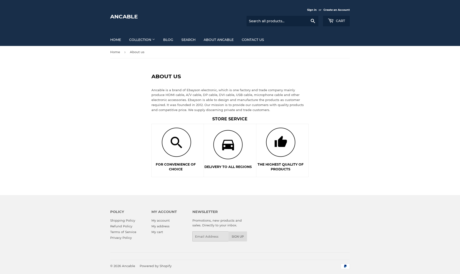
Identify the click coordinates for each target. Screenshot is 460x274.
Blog (168, 40)
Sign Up (238, 236)
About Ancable (219, 40)
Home (115, 40)
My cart (157, 232)
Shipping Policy (122, 220)
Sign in (312, 9)
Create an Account (336, 9)
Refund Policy (121, 226)
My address (160, 226)
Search (188, 40)
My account (160, 220)
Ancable (124, 16)
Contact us (253, 40)
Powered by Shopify (156, 266)
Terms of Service (123, 232)
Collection (140, 40)
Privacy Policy (121, 238)
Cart (340, 21)
